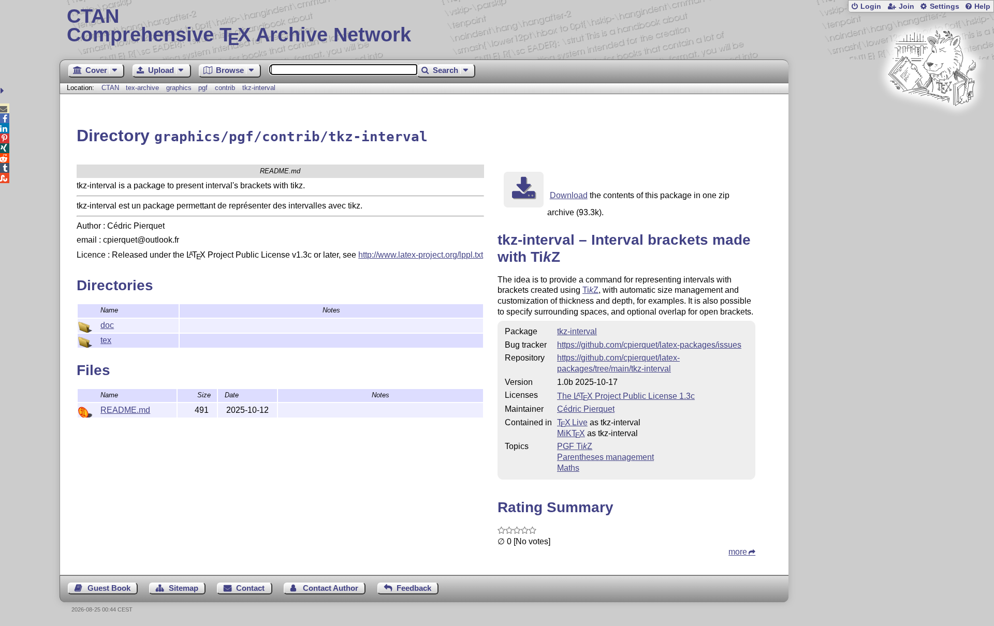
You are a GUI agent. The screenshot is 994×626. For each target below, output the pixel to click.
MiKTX (571, 433)
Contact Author (330, 588)
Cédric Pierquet (586, 409)
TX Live (572, 422)
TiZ (590, 290)
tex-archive (142, 88)
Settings (944, 6)
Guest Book (108, 588)
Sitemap (183, 588)
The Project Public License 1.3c (626, 396)
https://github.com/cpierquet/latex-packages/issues (649, 344)
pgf (203, 88)
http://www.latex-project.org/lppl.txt (420, 254)
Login (870, 6)
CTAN (110, 88)
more (737, 551)
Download (569, 195)
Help (982, 6)
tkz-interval (258, 88)
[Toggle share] (3, 91)
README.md (125, 410)
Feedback (414, 588)
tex (105, 340)
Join (906, 6)
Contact (250, 588)
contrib (225, 88)
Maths (568, 468)
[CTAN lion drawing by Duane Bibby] (932, 125)
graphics (179, 88)
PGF (574, 446)
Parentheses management (605, 457)
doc (107, 325)
